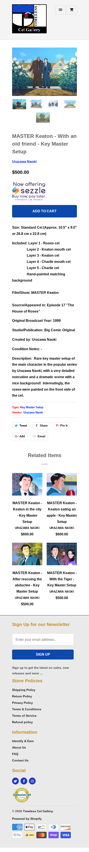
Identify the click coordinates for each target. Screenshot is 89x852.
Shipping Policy (23, 690)
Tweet (23, 425)
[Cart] (72, 9)
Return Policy (22, 696)
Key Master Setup (31, 407)
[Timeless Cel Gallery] (29, 21)
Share (44, 425)
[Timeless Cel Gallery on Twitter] (15, 781)
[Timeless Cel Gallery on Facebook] (24, 781)
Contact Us (20, 760)
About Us (19, 747)
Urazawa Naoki (24, 161)
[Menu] (60, 9)
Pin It (63, 425)
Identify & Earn (23, 741)
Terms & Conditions (26, 709)
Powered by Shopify (27, 818)
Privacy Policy (22, 702)
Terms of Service (24, 715)
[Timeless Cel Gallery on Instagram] (32, 781)
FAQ (15, 754)
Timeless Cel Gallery (38, 811)
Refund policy (22, 722)
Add (22, 436)
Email (41, 436)
